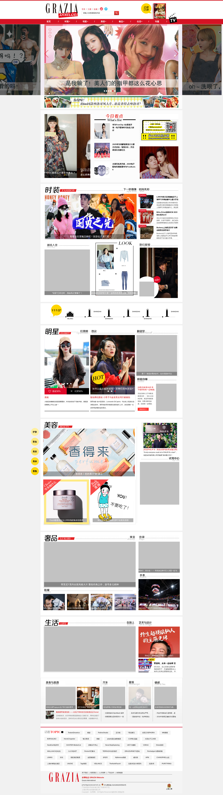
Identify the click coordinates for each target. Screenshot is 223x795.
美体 (35, 461)
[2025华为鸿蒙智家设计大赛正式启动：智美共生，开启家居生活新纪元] (102, 158)
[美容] (57, 425)
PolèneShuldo (103, 733)
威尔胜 (136, 757)
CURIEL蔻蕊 (133, 739)
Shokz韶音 (159, 745)
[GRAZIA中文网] (62, 10)
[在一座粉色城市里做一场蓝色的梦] (90, 671)
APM (147, 757)
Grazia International (89, 780)
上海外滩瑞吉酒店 (53, 764)
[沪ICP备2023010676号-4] (91, 785)
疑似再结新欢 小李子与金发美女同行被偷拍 (110, 397)
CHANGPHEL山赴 (163, 757)
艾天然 (118, 733)
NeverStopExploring (112, 745)
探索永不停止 (93, 745)
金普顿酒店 (91, 757)
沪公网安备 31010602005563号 (114, 785)
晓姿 (89, 733)
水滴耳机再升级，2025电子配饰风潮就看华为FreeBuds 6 (123, 167)
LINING (50, 757)
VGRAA (146, 745)
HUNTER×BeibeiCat (73, 745)
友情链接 (119, 773)
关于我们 (85, 773)
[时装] (59, 189)
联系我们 (93, 773)
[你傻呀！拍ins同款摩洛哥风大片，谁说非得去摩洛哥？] (111, 107)
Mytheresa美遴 (120, 757)
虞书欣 (48, 397)
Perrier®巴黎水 (90, 751)
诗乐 (61, 757)
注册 (89, 9)
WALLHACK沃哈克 (54, 751)
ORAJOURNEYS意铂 (132, 751)
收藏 (95, 9)
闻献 (98, 739)
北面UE (151, 764)
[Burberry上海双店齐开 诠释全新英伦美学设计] (146, 238)
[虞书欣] (67, 364)
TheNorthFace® (115, 764)
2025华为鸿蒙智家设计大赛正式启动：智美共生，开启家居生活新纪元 (123, 147)
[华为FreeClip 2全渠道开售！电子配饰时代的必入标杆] (102, 138)
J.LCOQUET (72, 751)
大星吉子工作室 (150, 739)
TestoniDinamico (73, 733)
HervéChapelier (69, 739)
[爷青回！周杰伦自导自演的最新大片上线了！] (146, 289)
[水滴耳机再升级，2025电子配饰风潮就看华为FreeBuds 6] (102, 177)
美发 (35, 451)
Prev (46, 148)
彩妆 (35, 442)
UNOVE (70, 764)
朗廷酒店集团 (75, 757)
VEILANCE (98, 764)
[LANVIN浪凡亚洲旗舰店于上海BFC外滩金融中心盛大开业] (146, 208)
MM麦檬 (165, 733)
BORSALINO (52, 739)
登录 (83, 9)
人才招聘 (102, 773)
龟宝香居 (85, 739)
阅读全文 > (143, 409)
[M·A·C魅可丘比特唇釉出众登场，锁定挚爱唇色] (67, 146)
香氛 (35, 471)
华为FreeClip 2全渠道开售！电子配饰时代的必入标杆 (123, 127)
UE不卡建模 (131, 745)
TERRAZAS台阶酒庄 (110, 751)
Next (89, 148)
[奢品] (58, 538)
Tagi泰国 (83, 764)
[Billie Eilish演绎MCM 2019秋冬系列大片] (146, 223)
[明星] (56, 331)
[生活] (54, 622)
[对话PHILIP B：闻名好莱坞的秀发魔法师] (160, 449)
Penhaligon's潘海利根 (155, 751)
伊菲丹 (105, 757)
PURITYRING (166, 764)
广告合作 (111, 773)
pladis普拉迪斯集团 (114, 739)
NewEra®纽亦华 (53, 745)
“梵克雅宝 (131, 733)
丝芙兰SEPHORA (148, 733)
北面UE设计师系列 (135, 764)
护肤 (35, 432)
